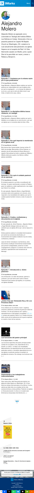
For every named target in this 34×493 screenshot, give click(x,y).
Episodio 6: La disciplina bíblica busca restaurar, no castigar (15, 112)
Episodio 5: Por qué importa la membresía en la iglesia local (17, 141)
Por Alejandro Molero (7, 305)
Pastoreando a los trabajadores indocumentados (13, 375)
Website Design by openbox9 (17, 487)
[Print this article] (27, 491)
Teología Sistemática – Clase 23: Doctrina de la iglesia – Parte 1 (17, 462)
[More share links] (31, 491)
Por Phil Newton (6, 452)
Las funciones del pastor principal (14, 337)
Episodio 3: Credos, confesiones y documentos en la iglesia (14, 218)
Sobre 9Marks (18, 479)
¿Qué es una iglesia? (8, 455)
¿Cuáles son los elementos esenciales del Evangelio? (16, 450)
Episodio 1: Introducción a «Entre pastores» (13, 270)
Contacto (17, 484)
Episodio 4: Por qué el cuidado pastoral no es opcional (16, 176)
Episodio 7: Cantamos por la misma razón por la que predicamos (17, 79)
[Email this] (22, 491)
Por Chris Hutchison (7, 457)
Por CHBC (5, 463)
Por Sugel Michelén (7, 83)
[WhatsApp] (13, 491)
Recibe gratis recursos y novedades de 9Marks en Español (17, 473)
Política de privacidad (17, 486)
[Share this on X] (9, 491)
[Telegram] (18, 491)
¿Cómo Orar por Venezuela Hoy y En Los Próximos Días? (16, 302)
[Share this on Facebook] (4, 491)
